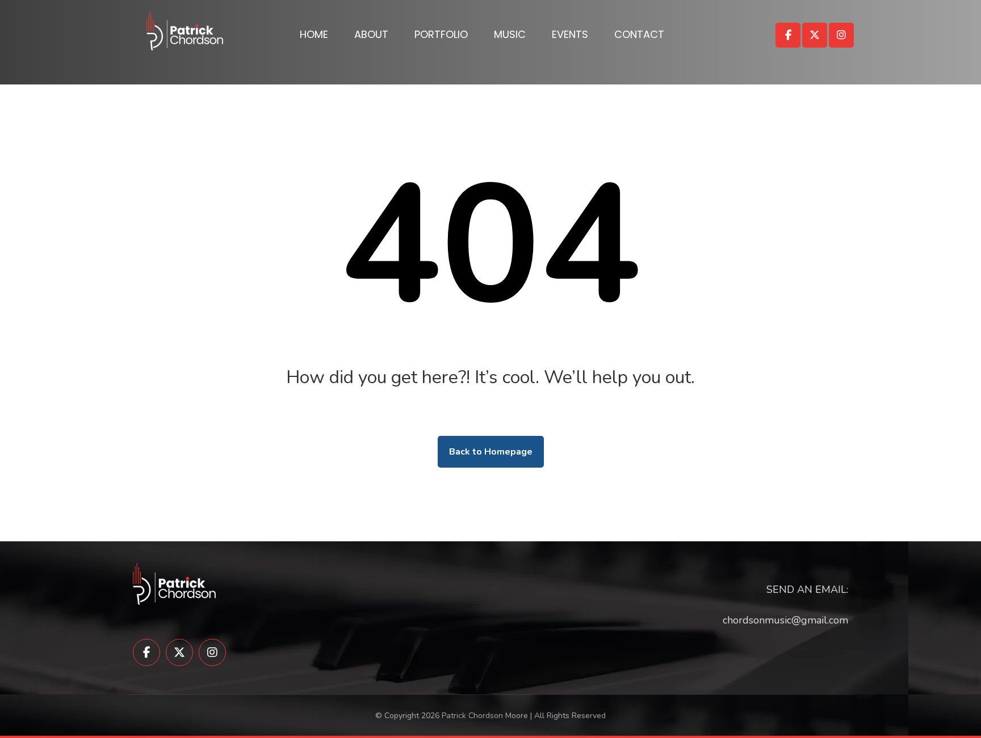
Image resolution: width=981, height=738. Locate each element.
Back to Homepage (491, 452)
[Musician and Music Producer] (184, 30)
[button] (787, 35)
